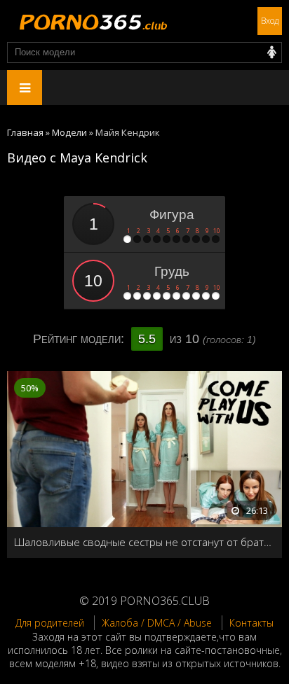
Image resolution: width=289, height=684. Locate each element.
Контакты (251, 622)
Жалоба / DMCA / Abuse (157, 622)
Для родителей (49, 622)
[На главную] (91, 21)
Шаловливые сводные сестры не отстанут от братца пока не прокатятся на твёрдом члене (144, 542)
